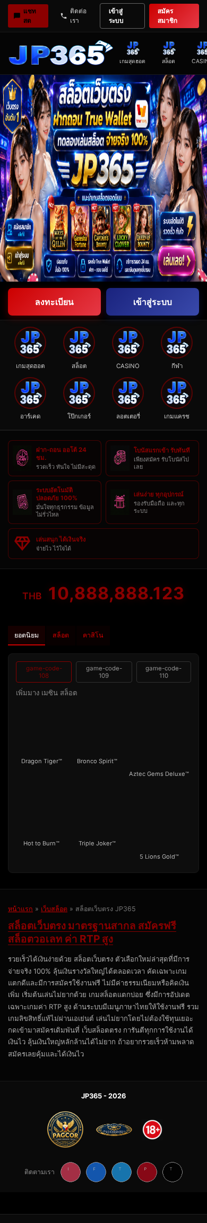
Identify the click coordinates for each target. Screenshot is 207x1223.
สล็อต (61, 635)
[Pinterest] (147, 1172)
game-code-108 (44, 672)
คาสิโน (93, 635)
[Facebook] (96, 1172)
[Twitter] (121, 1172)
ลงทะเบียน (54, 301)
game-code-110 (163, 672)
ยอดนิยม (26, 635)
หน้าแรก (20, 909)
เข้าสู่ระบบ (116, 15)
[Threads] (172, 1172)
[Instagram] (70, 1172)
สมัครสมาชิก (167, 15)
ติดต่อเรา (78, 15)
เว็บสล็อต (54, 909)
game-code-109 (104, 672)
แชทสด (29, 15)
